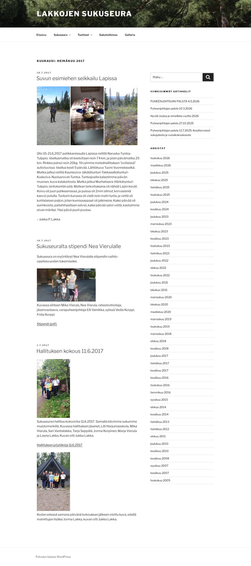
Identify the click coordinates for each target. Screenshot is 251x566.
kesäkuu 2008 (159, 458)
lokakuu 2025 (159, 180)
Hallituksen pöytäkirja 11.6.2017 (59, 445)
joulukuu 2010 (159, 443)
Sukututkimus (108, 34)
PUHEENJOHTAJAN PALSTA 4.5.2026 (174, 101)
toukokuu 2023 (160, 245)
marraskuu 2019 (160, 319)
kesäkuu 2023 (159, 238)
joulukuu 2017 (159, 355)
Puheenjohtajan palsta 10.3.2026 (171, 108)
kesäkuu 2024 (159, 209)
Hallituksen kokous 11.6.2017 (69, 351)
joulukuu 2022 (159, 260)
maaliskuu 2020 (160, 311)
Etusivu (41, 34)
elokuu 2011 (158, 436)
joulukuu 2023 (159, 216)
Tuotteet (83, 34)
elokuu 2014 (158, 407)
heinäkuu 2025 (159, 187)
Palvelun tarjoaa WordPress (53, 556)
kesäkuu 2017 (159, 370)
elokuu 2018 (158, 341)
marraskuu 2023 (161, 223)
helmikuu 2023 (159, 253)
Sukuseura (60, 34)
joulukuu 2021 (159, 282)
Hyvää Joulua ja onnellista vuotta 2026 (174, 116)
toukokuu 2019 (160, 326)
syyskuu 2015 (159, 399)
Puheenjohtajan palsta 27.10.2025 (172, 123)
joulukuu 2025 (159, 172)
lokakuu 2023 (159, 231)
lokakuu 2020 (159, 304)
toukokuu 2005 (160, 480)
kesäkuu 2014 (159, 414)
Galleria (130, 34)
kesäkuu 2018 (159, 348)
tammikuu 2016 (160, 392)
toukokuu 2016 (160, 385)
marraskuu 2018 (160, 333)
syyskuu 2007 (159, 465)
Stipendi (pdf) (47, 324)
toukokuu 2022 (160, 275)
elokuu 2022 (158, 267)
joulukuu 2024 (159, 202)
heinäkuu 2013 (159, 421)
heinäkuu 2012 (159, 429)
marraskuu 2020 (161, 297)
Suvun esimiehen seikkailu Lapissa (76, 78)
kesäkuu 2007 (159, 473)
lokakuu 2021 (158, 290)
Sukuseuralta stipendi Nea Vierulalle (78, 246)
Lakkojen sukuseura (84, 13)
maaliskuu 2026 (160, 165)
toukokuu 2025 (160, 194)
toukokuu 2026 (160, 158)
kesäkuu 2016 (159, 377)
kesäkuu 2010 (159, 451)
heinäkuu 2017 (159, 363)
